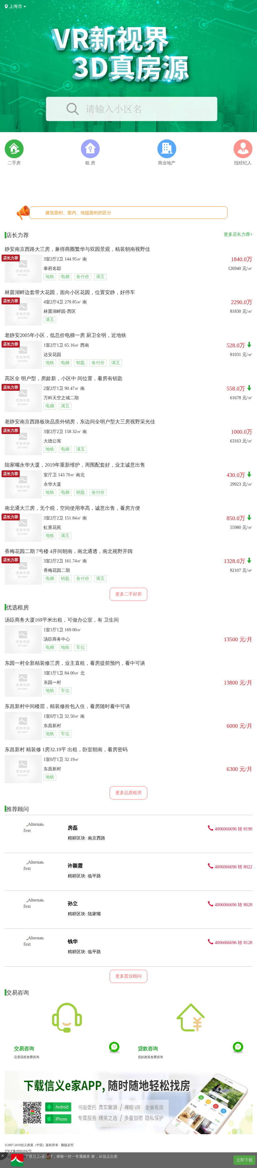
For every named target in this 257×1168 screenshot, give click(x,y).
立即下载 (244, 1160)
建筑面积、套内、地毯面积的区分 (78, 212)
